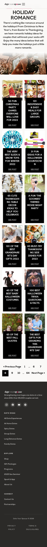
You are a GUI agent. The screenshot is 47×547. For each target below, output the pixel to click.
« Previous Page (12, 368)
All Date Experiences (13, 418)
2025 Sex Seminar (12, 474)
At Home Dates (10, 424)
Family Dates (10, 444)
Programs (8, 469)
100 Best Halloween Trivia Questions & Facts (35, 296)
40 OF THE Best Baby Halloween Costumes (12, 295)
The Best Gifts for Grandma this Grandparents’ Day (35, 342)
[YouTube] (19, 404)
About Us (8, 485)
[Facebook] (12, 404)
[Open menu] (23, 4)
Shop (6, 459)
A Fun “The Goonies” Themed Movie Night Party (34, 202)
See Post (12, 125)
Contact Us (9, 499)
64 (28, 374)
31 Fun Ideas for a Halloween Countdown (34, 158)
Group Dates (9, 434)
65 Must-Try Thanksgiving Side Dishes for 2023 (34, 252)
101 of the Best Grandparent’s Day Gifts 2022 (12, 252)
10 (19, 374)
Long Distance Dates (13, 439)
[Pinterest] (25, 404)
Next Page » (38, 374)
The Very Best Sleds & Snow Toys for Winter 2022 (12, 158)
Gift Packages (10, 464)
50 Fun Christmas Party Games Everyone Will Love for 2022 (12, 110)
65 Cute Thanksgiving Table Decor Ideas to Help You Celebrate (12, 205)
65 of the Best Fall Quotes (12, 337)
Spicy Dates (9, 429)
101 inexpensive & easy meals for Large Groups (34, 108)
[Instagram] (6, 404)
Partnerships (9, 504)
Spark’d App (9, 479)
